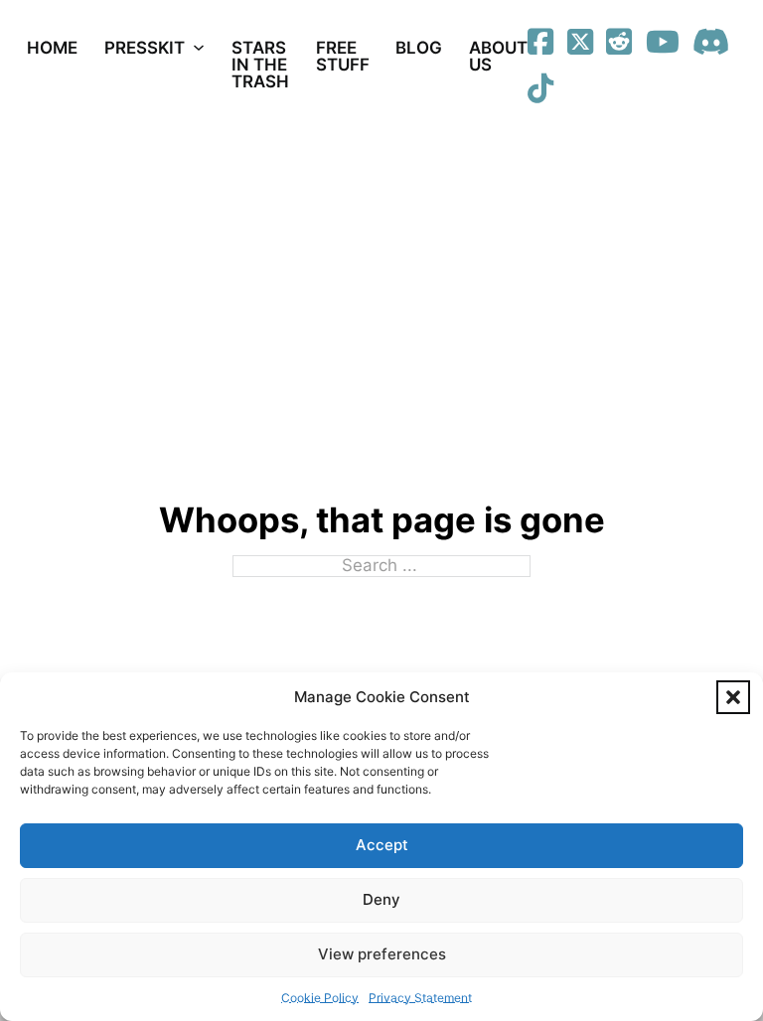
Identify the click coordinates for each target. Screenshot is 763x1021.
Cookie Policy (320, 997)
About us (498, 56)
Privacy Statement (420, 997)
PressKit (144, 48)
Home (52, 48)
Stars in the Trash (260, 64)
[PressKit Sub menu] (199, 48)
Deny (381, 899)
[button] (733, 697)
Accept (382, 844)
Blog (418, 48)
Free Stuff (343, 56)
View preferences (382, 954)
